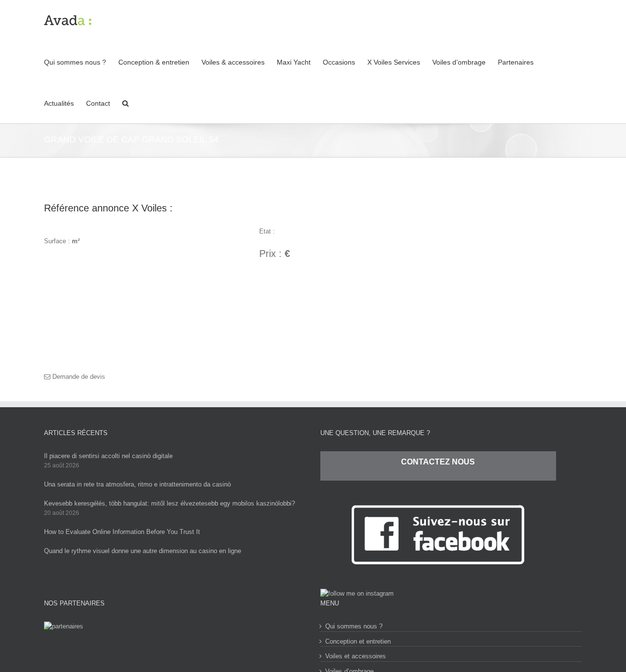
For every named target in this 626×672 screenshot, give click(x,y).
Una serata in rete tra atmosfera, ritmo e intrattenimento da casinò (137, 484)
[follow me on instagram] (357, 593)
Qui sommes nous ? (353, 626)
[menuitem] (81, 61)
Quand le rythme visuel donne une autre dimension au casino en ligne (142, 551)
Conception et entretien (358, 641)
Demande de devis (77, 376)
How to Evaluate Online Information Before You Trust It (122, 531)
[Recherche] (125, 102)
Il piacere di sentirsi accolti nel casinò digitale (108, 456)
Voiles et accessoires (355, 656)
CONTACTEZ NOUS (438, 462)
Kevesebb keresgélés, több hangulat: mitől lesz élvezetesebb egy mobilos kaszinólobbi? (169, 503)
